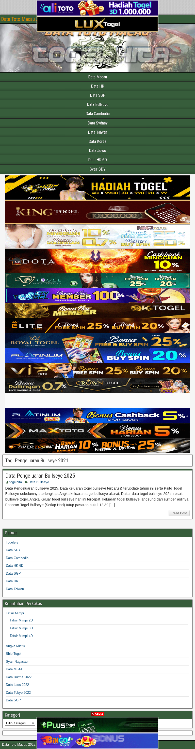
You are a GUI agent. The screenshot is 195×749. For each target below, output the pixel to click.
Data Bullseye (97, 104)
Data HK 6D (97, 159)
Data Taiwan (97, 132)
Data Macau (97, 77)
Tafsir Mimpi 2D (21, 620)
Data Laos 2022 (17, 685)
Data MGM (14, 669)
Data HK (97, 86)
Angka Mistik (15, 646)
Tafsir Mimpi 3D (21, 628)
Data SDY (13, 550)
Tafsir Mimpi (15, 613)
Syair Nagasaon (17, 661)
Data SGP (97, 95)
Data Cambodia (98, 113)
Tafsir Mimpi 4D (21, 636)
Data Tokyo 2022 (18, 693)
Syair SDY (98, 169)
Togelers (12, 542)
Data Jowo (97, 150)
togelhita (15, 482)
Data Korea (97, 141)
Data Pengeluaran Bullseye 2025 (40, 476)
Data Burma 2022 (18, 677)
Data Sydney (98, 123)
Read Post (179, 513)
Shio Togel (13, 654)
